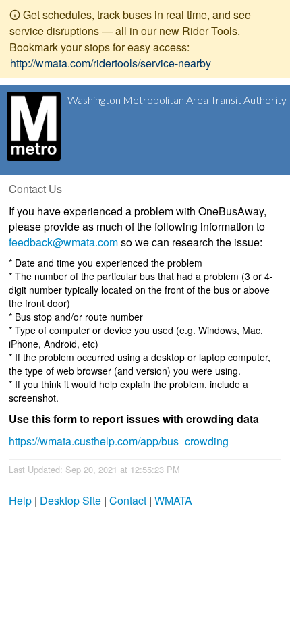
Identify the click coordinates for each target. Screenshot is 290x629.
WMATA (173, 500)
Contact (127, 500)
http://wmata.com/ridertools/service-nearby (110, 63)
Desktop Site (70, 500)
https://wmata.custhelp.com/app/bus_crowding (119, 441)
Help (20, 500)
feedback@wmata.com (63, 242)
